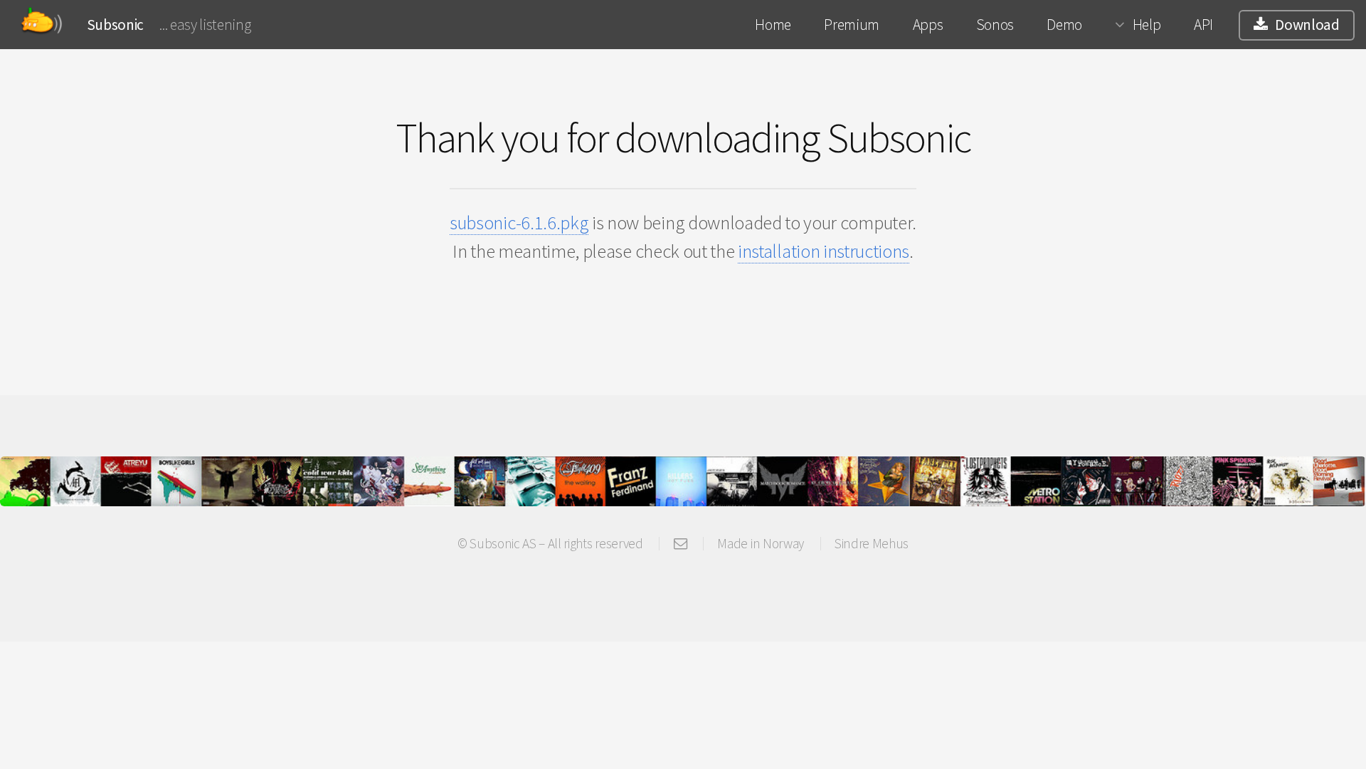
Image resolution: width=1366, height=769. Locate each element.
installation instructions (823, 251)
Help (1147, 24)
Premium (851, 24)
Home (773, 24)
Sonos (995, 24)
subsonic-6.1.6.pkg (519, 222)
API (1203, 24)
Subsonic (115, 24)
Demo (1064, 24)
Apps (928, 24)
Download (1307, 24)
